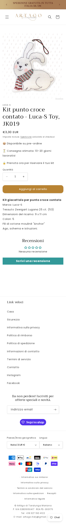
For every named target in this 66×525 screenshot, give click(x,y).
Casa (10, 311)
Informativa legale (34, 498)
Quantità (8, 169)
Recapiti (51, 493)
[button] (7, 17)
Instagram (14, 375)
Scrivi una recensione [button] (33, 261)
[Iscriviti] (55, 409)
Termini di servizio (19, 359)
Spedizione (26, 137)
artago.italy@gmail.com (37, 516)
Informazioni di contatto (23, 351)
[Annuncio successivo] (59, 4)
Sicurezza (13, 319)
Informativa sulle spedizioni (28, 493)
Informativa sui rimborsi (34, 477)
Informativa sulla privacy (23, 327)
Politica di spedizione (21, 343)
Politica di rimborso (19, 335)
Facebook (13, 383)
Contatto (13, 367)
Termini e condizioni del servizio (34, 488)
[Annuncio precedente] (6, 4)
